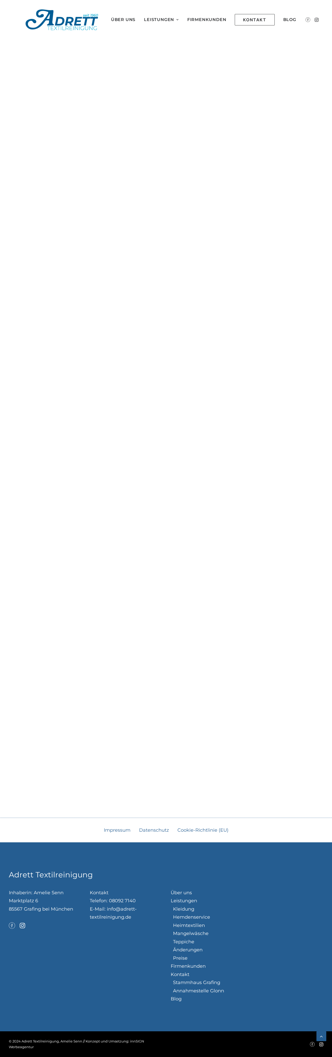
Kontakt (180, 974)
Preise (180, 958)
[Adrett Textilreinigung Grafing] (61, 19)
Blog (289, 19)
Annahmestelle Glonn (198, 991)
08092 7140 (122, 901)
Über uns (123, 19)
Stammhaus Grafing (196, 982)
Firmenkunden (206, 19)
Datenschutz (154, 830)
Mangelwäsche (191, 933)
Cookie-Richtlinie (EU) (203, 830)
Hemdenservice (191, 917)
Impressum (117, 830)
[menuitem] (123, 19)
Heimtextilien (189, 925)
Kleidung (183, 909)
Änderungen (188, 950)
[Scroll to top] (321, 1036)
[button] (309, 19)
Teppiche (183, 942)
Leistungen (159, 19)
